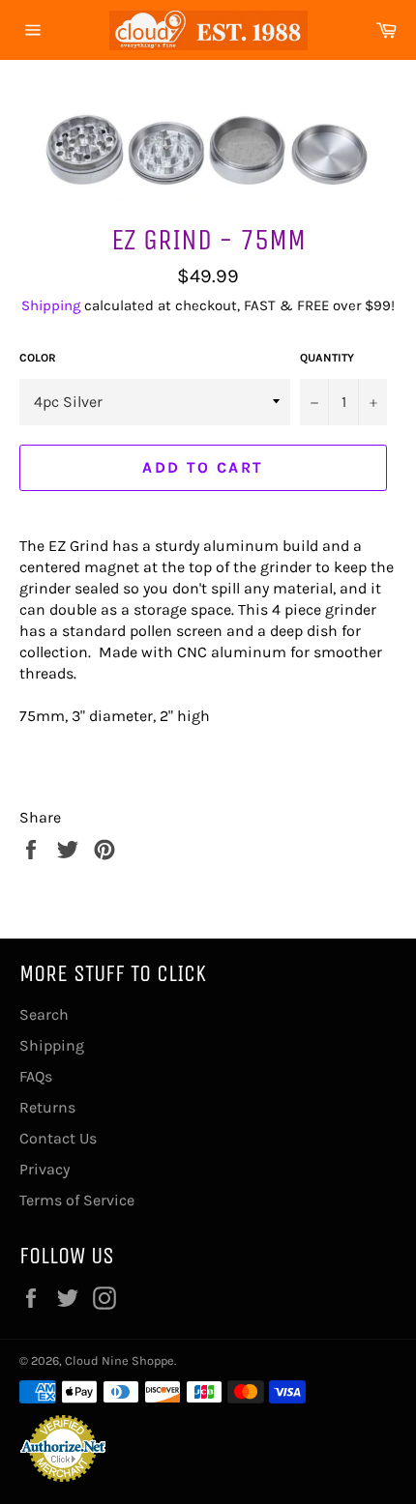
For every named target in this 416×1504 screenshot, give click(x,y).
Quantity (327, 357)
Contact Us (58, 1138)
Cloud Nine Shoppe (119, 1360)
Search (44, 1014)
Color (37, 357)
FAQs (35, 1076)
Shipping (50, 305)
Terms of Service (76, 1200)
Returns (47, 1107)
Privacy (44, 1169)
